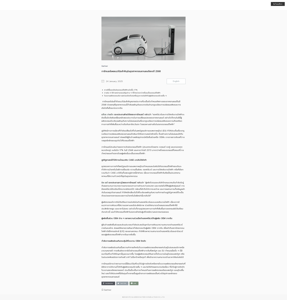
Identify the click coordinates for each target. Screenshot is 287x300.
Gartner (107, 289)
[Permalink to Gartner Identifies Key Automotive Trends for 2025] (143, 34)
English (176, 81)
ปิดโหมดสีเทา (278, 4)
